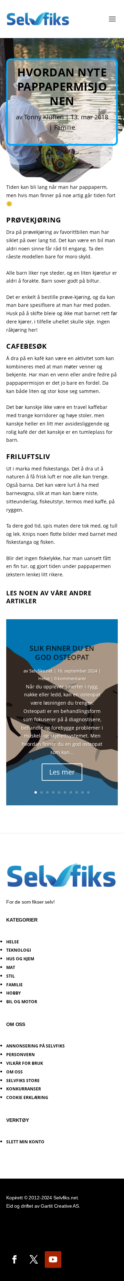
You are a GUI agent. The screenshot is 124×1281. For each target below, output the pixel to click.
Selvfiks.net (41, 671)
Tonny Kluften (44, 117)
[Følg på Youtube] (53, 1259)
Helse (44, 678)
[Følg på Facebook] (14, 1259)
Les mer (62, 772)
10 (88, 792)
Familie (64, 127)
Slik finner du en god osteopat (62, 652)
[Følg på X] (33, 1259)
